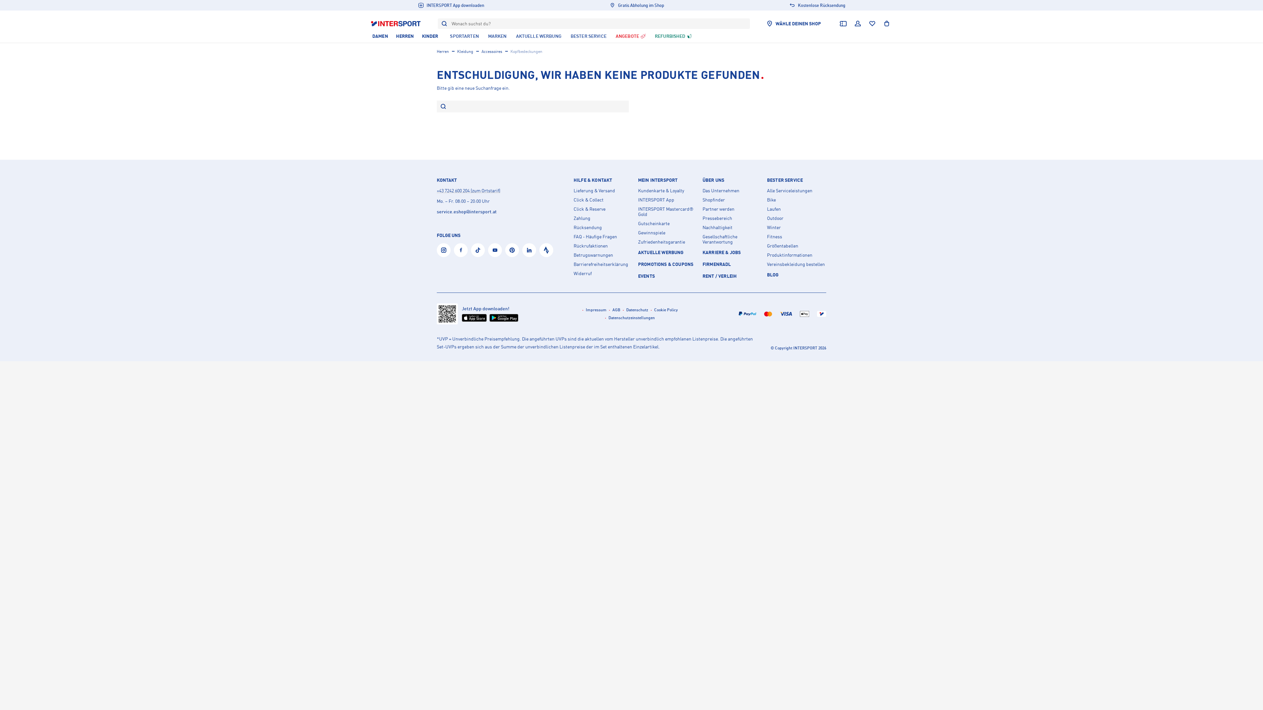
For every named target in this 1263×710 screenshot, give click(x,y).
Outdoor (775, 218)
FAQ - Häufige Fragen (595, 236)
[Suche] (443, 107)
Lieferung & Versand (594, 190)
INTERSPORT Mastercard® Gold (665, 211)
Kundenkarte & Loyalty (661, 190)
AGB (616, 309)
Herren (443, 51)
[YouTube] (495, 250)
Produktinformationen (789, 255)
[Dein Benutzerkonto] (858, 24)
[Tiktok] (478, 250)
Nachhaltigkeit (717, 227)
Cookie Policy (666, 309)
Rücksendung (588, 227)
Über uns (713, 180)
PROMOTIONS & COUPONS (665, 264)
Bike (771, 199)
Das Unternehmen (721, 190)
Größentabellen (782, 245)
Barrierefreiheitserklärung (601, 264)
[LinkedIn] (529, 250)
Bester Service (785, 180)
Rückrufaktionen (591, 245)
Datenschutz (637, 309)
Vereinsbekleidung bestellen (796, 264)
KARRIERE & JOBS (722, 252)
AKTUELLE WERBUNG (661, 252)
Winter (774, 227)
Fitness (774, 236)
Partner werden (718, 209)
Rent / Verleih (720, 276)
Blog (773, 274)
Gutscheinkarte (654, 223)
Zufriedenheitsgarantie (661, 242)
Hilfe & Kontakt (593, 180)
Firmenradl (717, 264)
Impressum (596, 309)
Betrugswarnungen (593, 255)
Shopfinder (714, 199)
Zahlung (582, 218)
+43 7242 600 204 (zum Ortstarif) (468, 190)
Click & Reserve (590, 209)
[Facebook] (461, 250)
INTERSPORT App (656, 199)
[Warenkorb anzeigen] (887, 24)
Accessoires (492, 51)
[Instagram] (444, 250)
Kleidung (465, 51)
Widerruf (583, 273)
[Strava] (546, 250)
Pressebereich (717, 218)
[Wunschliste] (872, 24)
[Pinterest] (512, 250)
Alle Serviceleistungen (789, 190)
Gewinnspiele (651, 232)
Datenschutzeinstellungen (631, 317)
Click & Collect (589, 199)
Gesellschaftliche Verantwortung (720, 239)
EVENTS (646, 276)
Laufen (774, 209)
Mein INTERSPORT (658, 180)
